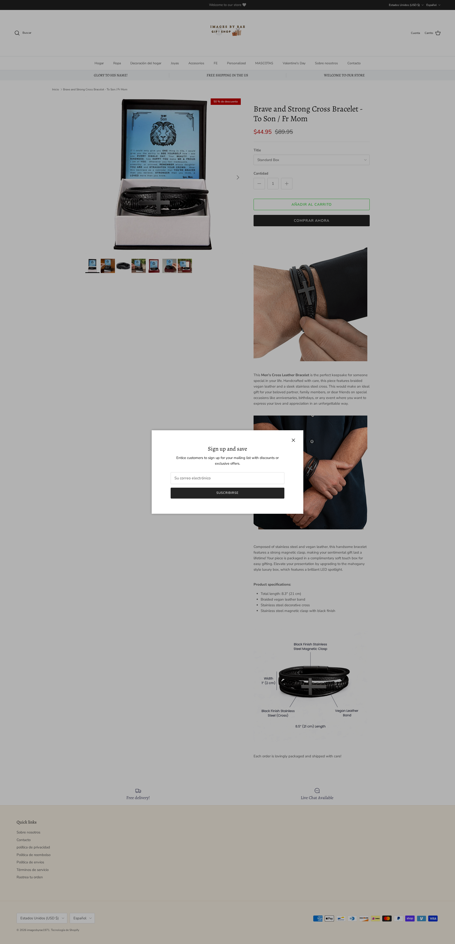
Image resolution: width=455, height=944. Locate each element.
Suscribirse (227, 493)
